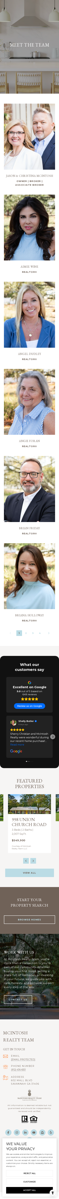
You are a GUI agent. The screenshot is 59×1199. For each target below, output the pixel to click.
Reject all (30, 1173)
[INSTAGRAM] (17, 1132)
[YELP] (51, 1132)
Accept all (29, 1190)
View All (29, 872)
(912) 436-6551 (18, 1069)
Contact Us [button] (18, 999)
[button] (6, 736)
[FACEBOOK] (8, 1132)
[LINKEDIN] (25, 1132)
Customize (29, 1182)
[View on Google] (13, 723)
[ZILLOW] (42, 1132)
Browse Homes (29, 919)
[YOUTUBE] (34, 1132)
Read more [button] (17, 744)
